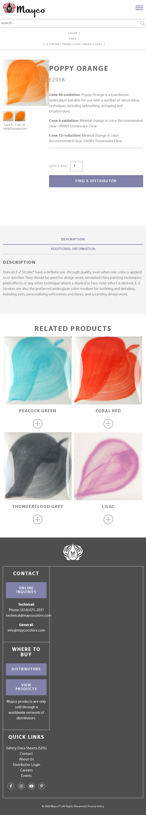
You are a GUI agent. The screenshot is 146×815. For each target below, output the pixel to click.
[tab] (73, 240)
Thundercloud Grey (37, 507)
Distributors (26, 669)
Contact (26, 754)
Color (72, 33)
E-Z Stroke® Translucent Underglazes (73, 44)
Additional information (73, 249)
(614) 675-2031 (32, 610)
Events (26, 776)
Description (73, 239)
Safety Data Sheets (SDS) (26, 748)
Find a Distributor (96, 181)
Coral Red (108, 411)
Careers (26, 770)
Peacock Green (37, 411)
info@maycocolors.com (26, 630)
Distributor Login (26, 765)
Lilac (108, 507)
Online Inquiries (26, 590)
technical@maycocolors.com (28, 616)
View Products (26, 687)
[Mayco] (24, 10)
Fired (73, 38)
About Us (26, 759)
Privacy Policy (96, 806)
